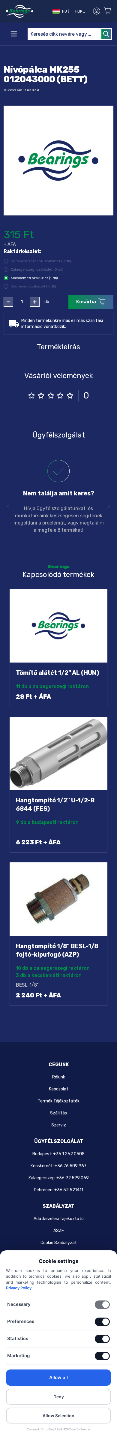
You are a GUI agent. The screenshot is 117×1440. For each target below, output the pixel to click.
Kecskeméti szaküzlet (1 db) (34, 278)
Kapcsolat (58, 1089)
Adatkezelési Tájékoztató (59, 1218)
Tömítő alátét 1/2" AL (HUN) (57, 672)
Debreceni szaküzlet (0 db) (33, 286)
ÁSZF (58, 1230)
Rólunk (58, 1077)
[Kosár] (108, 11)
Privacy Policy (19, 1287)
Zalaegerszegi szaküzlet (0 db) (37, 269)
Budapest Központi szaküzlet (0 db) (41, 261)
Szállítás (58, 1113)
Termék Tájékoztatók (59, 1101)
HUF (78, 11)
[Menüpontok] (13, 34)
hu (64, 11)
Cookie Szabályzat (58, 1242)
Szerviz (58, 1125)
